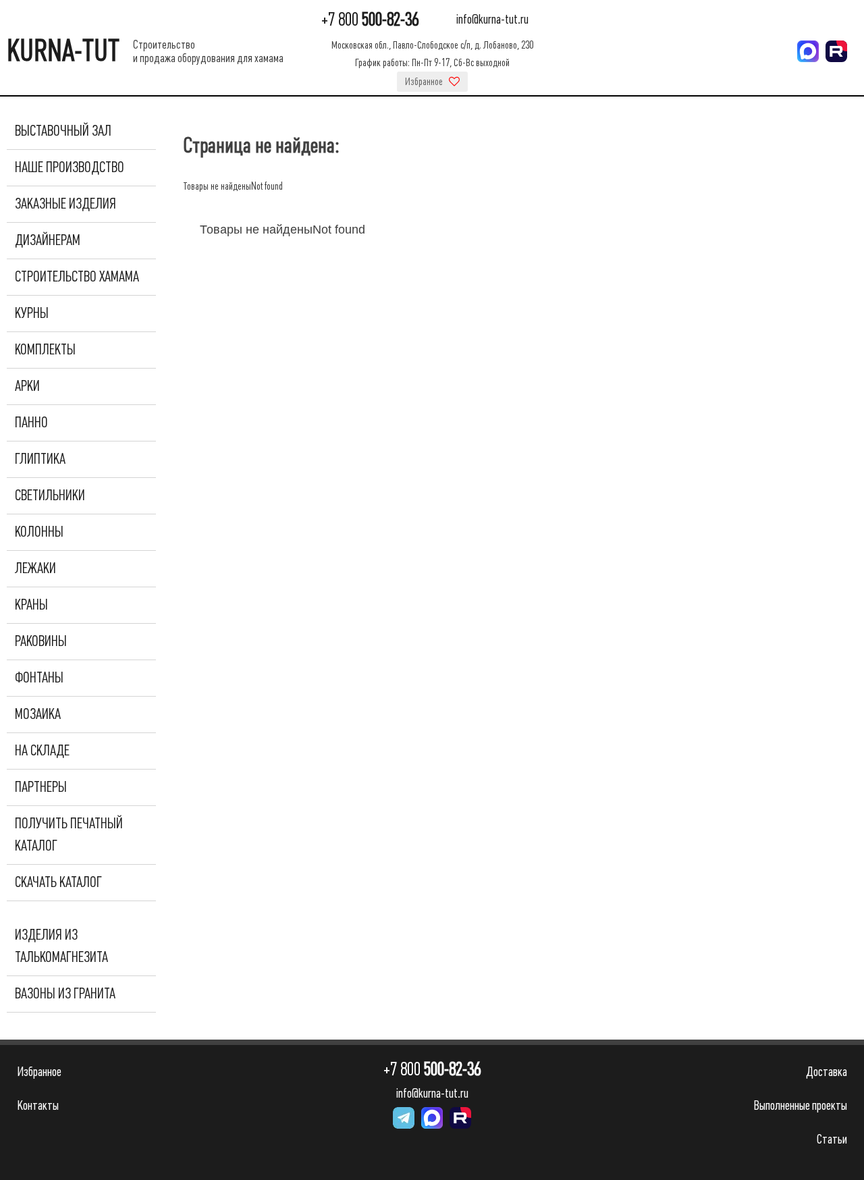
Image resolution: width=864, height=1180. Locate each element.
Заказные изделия (65, 204)
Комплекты (45, 350)
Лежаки (35, 568)
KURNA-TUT (63, 51)
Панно (31, 422)
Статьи (832, 1139)
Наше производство (69, 167)
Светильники (50, 495)
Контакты (38, 1105)
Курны (32, 313)
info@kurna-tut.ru (492, 20)
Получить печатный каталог (69, 834)
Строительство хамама (77, 277)
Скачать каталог (58, 882)
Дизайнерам (47, 240)
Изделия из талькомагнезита (61, 946)
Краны (31, 605)
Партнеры (41, 787)
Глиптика (40, 459)
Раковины (41, 641)
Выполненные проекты (800, 1105)
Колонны (39, 532)
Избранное (425, 82)
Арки (27, 386)
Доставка (826, 1071)
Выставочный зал (63, 131)
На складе (42, 751)
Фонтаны (39, 678)
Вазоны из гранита (65, 994)
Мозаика (38, 714)
